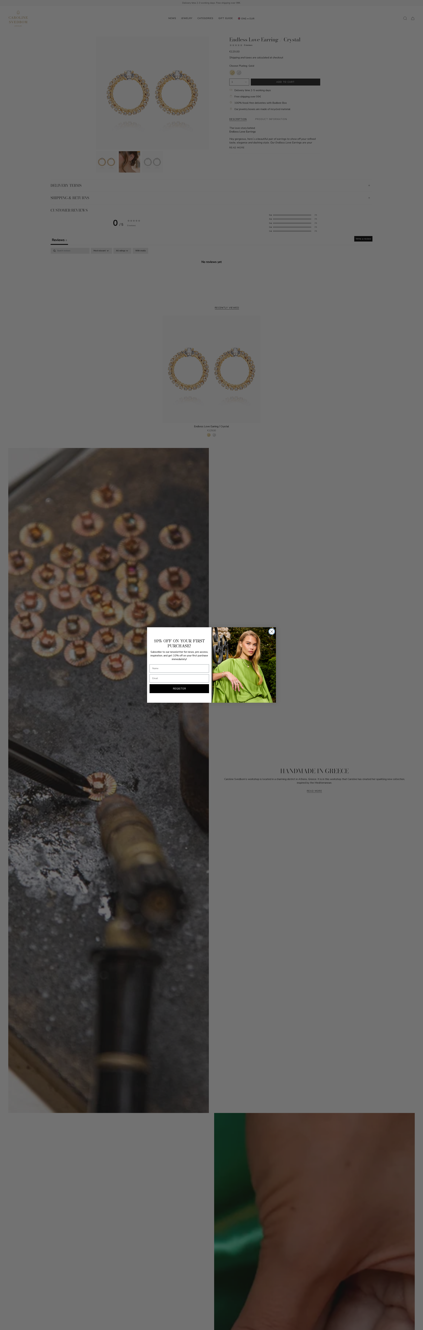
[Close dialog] (272, 631)
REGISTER (179, 688)
